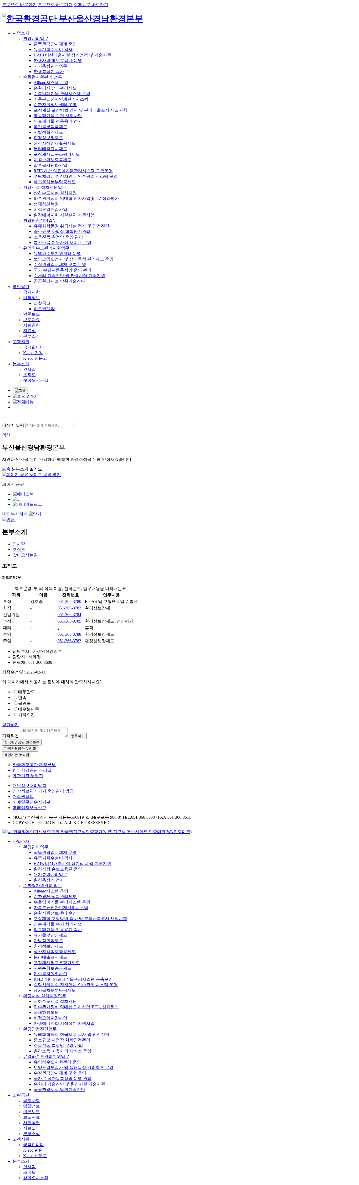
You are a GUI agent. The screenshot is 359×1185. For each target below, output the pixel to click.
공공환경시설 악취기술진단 (59, 281)
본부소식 (31, 336)
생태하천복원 (46, 204)
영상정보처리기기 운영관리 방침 (43, 791)
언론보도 (31, 314)
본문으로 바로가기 (19, 4)
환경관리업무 (35, 38)
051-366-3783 (69, 641)
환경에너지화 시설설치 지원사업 (64, 215)
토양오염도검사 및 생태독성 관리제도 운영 (74, 259)
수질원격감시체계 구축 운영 (60, 264)
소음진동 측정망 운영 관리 (58, 237)
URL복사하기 (15, 514)
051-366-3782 (69, 608)
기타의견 (26, 715)
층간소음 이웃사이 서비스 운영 (62, 242)
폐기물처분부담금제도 (55, 182)
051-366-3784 (69, 614)
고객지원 (21, 342)
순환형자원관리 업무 (42, 77)
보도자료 (31, 319)
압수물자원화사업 (50, 165)
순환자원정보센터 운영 (55, 104)
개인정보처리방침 (29, 785)
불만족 (24, 703)
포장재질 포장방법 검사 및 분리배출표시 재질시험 (80, 110)
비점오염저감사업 (50, 209)
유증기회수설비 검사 (53, 49)
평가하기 (10, 724)
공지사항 (31, 292)
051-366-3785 (69, 621)
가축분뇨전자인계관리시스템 (61, 99)
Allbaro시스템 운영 (51, 82)
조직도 (29, 375)
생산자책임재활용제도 (55, 143)
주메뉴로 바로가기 (91, 4)
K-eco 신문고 (35, 358)
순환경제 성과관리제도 (55, 88)
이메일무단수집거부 (31, 802)
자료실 (29, 330)
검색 (6, 435)
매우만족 (26, 692)
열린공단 (21, 286)
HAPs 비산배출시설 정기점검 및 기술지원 (72, 55)
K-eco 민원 (33, 353)
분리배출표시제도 (50, 149)
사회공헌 (31, 325)
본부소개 (21, 364)
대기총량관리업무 (50, 66)
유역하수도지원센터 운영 (57, 253)
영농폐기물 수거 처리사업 (58, 115)
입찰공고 (42, 303)
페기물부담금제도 (50, 126)
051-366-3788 (69, 634)
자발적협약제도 (48, 132)
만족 (22, 697)
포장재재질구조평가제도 (57, 154)
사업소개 (21, 33)
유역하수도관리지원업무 (46, 248)
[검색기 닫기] (4, 417)
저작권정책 (23, 796)
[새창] (23, 494)
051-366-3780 (69, 601)
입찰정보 (31, 297)
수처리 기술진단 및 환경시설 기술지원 (69, 275)
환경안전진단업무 (40, 220)
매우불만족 (28, 709)
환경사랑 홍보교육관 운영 (58, 60)
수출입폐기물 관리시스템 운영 (62, 93)
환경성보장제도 (48, 137)
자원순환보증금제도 (52, 160)
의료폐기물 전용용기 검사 (58, 121)
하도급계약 (44, 308)
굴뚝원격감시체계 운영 (55, 44)
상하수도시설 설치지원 (55, 193)
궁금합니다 (33, 347)
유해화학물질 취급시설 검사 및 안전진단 (71, 226)
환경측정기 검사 (49, 71)
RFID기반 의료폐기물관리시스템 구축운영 (73, 171)
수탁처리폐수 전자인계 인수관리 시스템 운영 (76, 176)
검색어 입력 (13, 425)
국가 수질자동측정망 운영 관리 (62, 270)
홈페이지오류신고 (29, 807)
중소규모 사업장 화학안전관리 (62, 231)
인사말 (29, 369)
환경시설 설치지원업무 (44, 187)
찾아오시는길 (35, 380)
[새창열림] (97, 831)
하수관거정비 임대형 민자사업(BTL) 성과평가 (76, 198)
